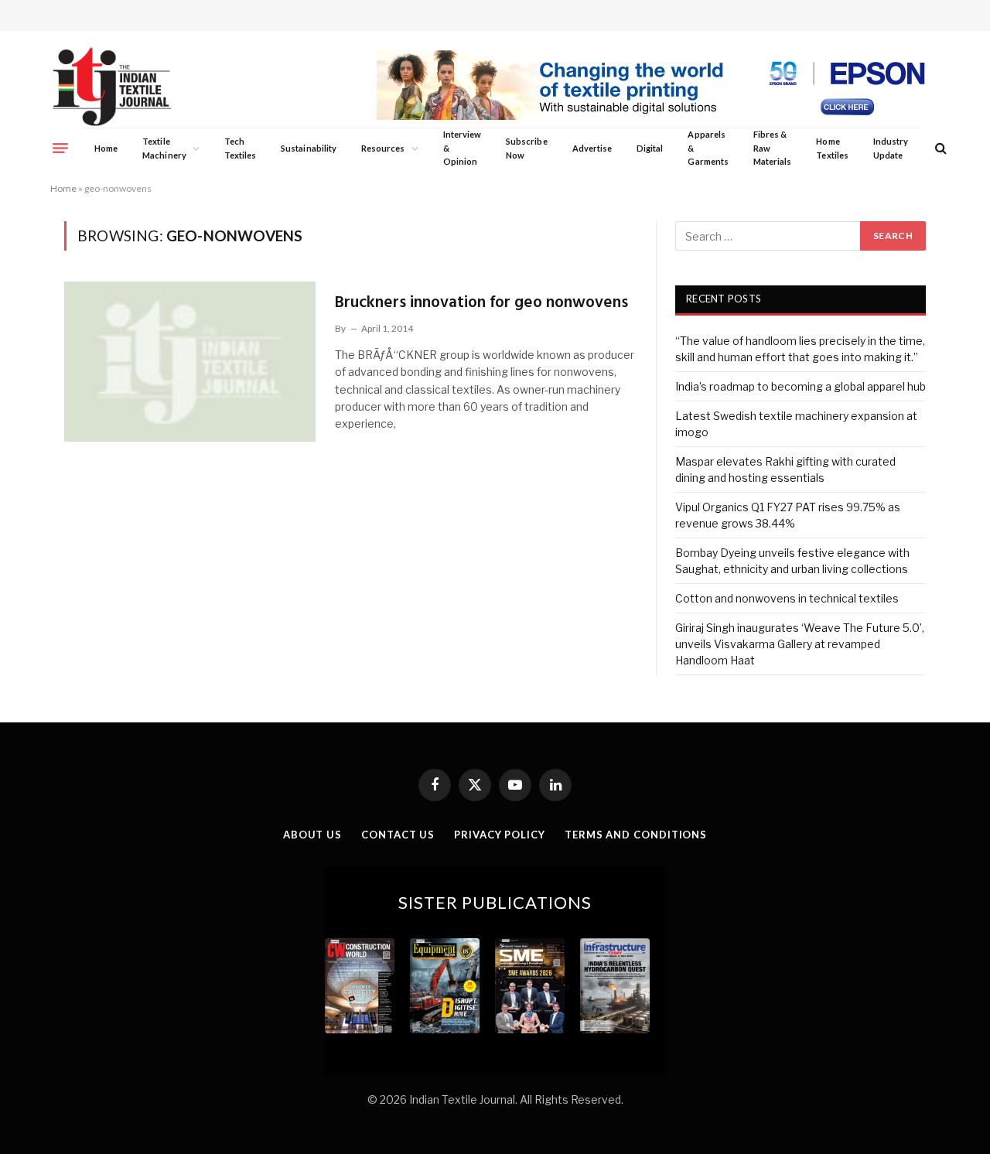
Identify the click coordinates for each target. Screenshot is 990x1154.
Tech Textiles (240, 148)
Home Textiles (832, 148)
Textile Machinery (164, 148)
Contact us (398, 834)
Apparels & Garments (708, 147)
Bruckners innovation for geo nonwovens (481, 303)
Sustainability (308, 148)
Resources (383, 148)
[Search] (939, 148)
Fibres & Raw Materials (772, 147)
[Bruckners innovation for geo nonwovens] (190, 361)
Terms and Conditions (636, 834)
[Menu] (60, 148)
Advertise (592, 148)
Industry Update (890, 148)
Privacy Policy (499, 834)
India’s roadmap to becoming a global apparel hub (800, 386)
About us (312, 834)
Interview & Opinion (462, 147)
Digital (650, 148)
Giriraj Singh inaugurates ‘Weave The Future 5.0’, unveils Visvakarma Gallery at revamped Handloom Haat (799, 644)
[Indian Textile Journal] (111, 87)
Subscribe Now (527, 148)
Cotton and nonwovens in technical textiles (787, 598)
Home (106, 148)
